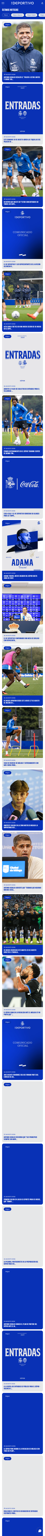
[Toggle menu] (3, 3)
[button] (40, 1531)
